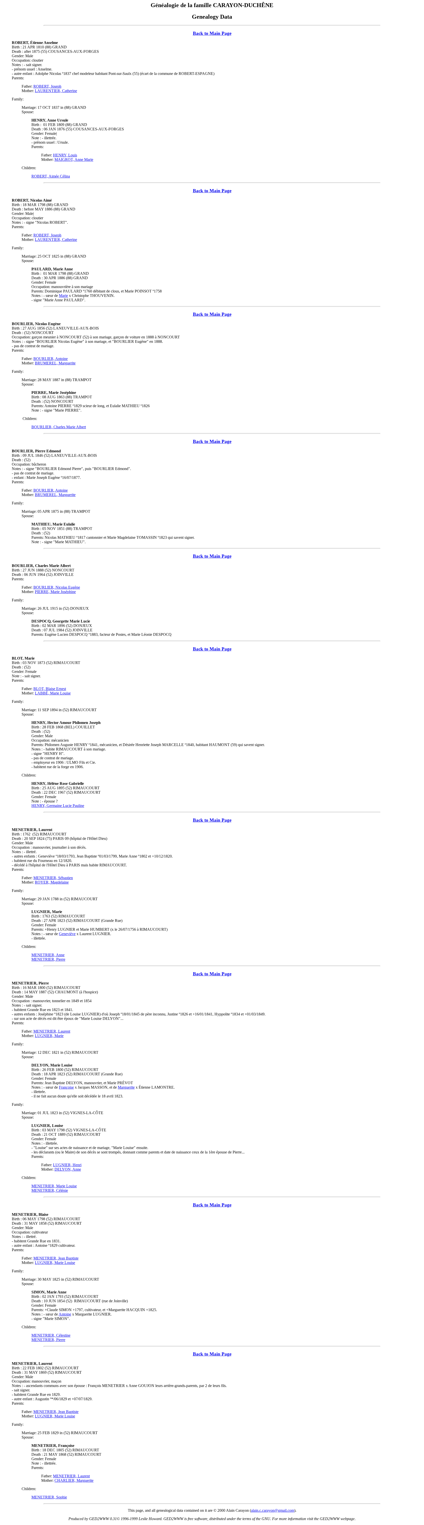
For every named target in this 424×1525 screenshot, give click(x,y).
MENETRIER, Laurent (51, 1031)
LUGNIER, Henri (67, 1165)
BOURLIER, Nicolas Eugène (56, 587)
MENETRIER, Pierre (48, 959)
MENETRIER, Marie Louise (54, 1186)
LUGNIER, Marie (49, 1036)
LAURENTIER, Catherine (56, 91)
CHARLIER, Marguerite (73, 1480)
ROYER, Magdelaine (52, 882)
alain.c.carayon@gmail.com (272, 1510)
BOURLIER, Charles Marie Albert (58, 427)
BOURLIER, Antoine (50, 359)
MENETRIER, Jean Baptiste (56, 1258)
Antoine (65, 1314)
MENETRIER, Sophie (49, 1497)
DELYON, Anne (67, 1169)
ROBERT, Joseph (47, 86)
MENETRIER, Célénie (49, 1190)
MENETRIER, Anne (48, 955)
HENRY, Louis (65, 155)
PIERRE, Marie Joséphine (55, 592)
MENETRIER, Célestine (50, 1335)
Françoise (66, 1087)
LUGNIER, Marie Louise (55, 1263)
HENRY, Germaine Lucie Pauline (57, 806)
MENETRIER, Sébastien (53, 878)
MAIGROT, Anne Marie (73, 159)
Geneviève (67, 934)
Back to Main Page (212, 33)
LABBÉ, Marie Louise (53, 693)
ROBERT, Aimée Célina (50, 176)
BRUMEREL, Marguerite (55, 363)
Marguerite (126, 1087)
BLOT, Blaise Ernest (49, 689)
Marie (63, 295)
